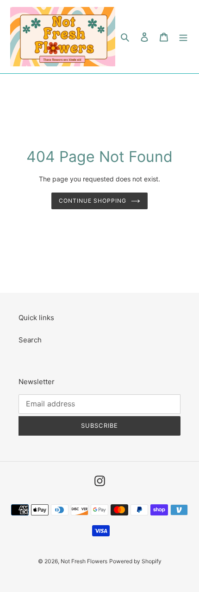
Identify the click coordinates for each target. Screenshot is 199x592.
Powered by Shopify (135, 561)
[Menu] (183, 37)
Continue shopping (92, 200)
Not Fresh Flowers (84, 561)
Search (30, 339)
